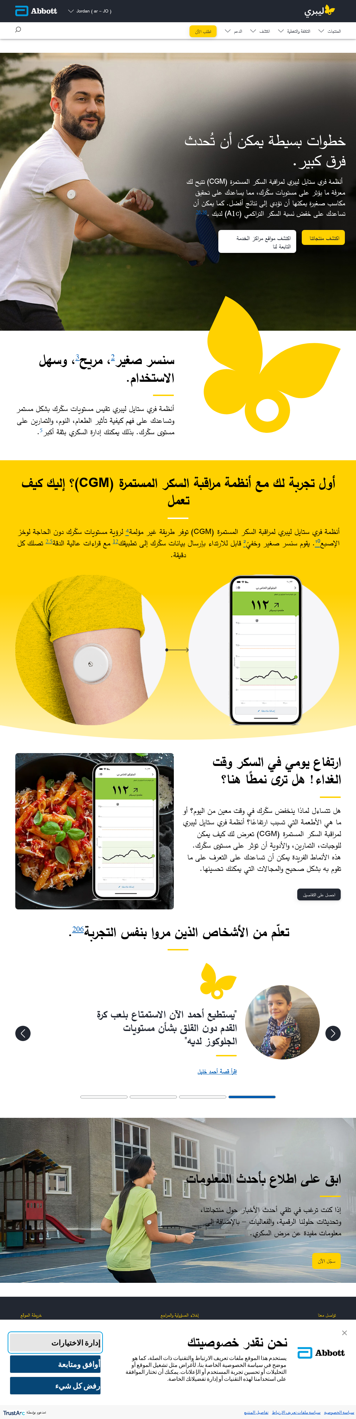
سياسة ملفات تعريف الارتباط (296, 1412)
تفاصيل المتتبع (256, 1412)
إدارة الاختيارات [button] (75, 1342)
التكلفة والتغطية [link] (298, 31)
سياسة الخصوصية (339, 1412)
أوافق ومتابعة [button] (79, 1364)
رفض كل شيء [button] (77, 1386)
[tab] (252, 1097)
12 (115, 541)
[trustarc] (13, 1412)
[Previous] (333, 1033)
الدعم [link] (238, 31)
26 (198, 211)
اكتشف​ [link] (264, 31)
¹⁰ (317, 543)
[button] (18, 29)
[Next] (23, 1033)
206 (78, 929)
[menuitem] (329, 29)
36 (204, 211)
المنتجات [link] (334, 31)
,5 (50, 541)
